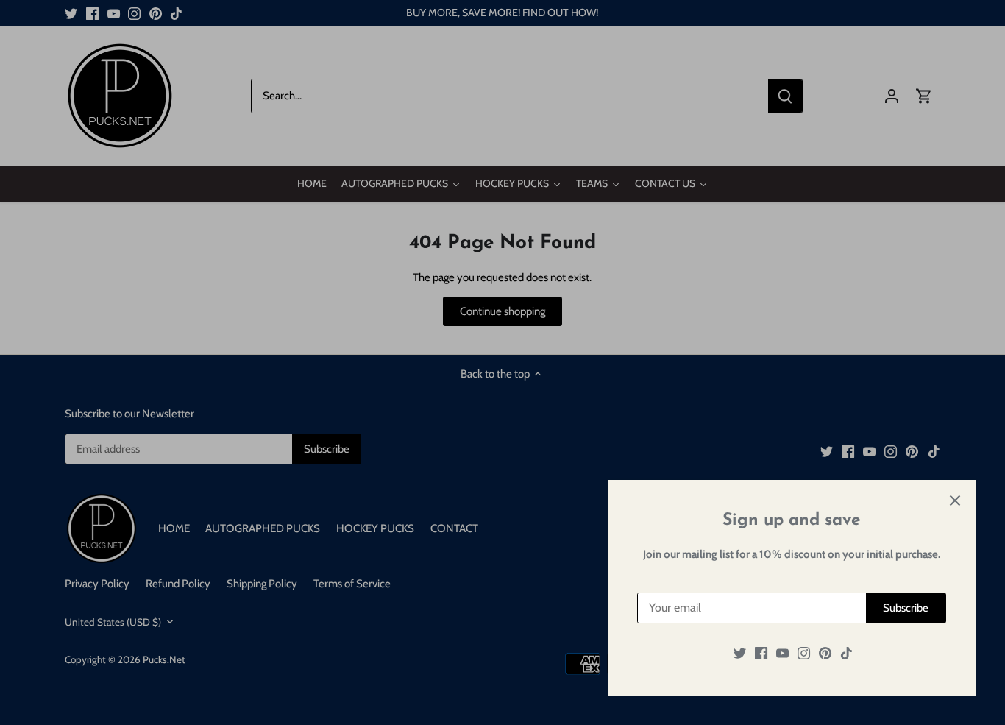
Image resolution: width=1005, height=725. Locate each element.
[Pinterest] (825, 653)
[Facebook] (761, 653)
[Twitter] (740, 653)
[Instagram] (804, 653)
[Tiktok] (846, 653)
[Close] (955, 500)
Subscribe (905, 608)
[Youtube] (782, 653)
